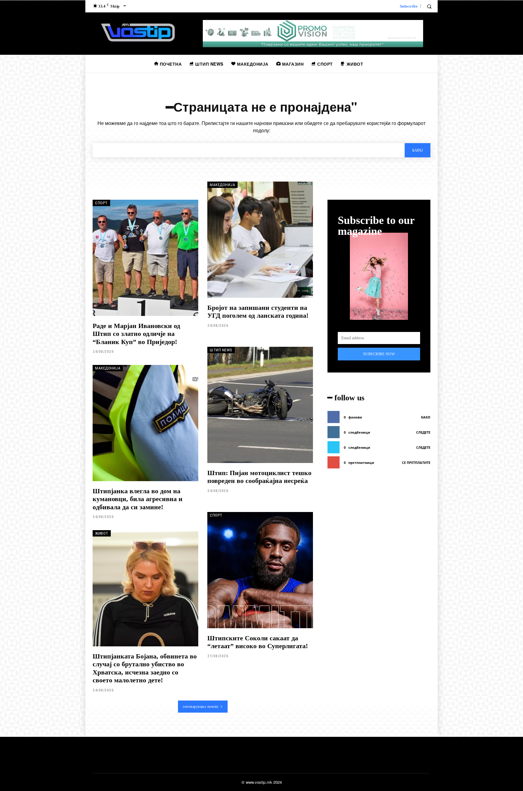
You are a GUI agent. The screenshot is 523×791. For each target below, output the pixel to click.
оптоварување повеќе (201, 706)
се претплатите (416, 462)
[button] (429, 6)
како (425, 417)
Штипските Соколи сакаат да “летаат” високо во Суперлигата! (257, 642)
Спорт (101, 203)
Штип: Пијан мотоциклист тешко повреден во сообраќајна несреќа (259, 476)
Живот (101, 533)
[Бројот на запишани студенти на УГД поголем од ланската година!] (260, 240)
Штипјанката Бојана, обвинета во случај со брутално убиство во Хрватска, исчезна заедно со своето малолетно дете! (145, 668)
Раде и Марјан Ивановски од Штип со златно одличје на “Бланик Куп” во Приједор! (136, 334)
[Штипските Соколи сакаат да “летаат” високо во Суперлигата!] (260, 570)
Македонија (222, 184)
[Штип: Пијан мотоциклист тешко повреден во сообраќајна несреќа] (260, 405)
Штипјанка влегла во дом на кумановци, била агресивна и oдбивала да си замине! (138, 499)
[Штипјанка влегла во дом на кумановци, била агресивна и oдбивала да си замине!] (145, 423)
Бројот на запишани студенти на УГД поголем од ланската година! (257, 311)
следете (423, 432)
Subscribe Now (379, 354)
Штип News (221, 350)
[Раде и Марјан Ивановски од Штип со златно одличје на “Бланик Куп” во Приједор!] (145, 258)
